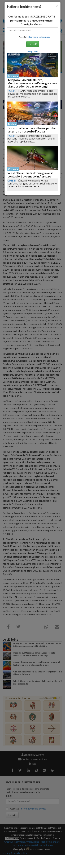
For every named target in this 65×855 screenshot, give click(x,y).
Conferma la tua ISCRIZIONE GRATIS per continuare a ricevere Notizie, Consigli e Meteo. (31, 20)
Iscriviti (33, 44)
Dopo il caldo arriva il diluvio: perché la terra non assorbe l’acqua (31, 129)
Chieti (11, 180)
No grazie (33, 51)
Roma (11, 90)
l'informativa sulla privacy (38, 37)
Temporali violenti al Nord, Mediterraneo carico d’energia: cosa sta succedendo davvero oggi (32, 83)
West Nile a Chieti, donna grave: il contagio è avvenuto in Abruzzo (30, 174)
